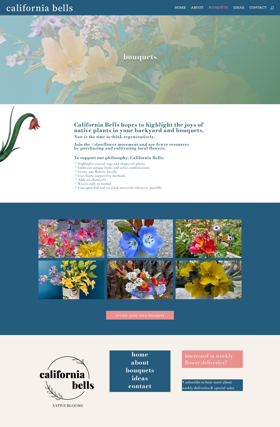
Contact (257, 8)
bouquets (140, 370)
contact (140, 386)
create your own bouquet (140, 315)
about (140, 362)
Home (180, 8)
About (197, 8)
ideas (140, 378)
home (140, 354)
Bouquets (218, 8)
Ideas (238, 8)
